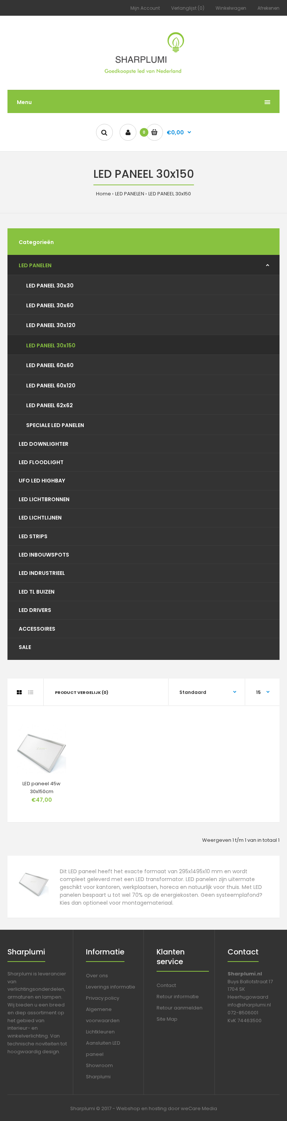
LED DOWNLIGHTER (43, 444)
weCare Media (199, 1108)
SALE (25, 647)
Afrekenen (268, 8)
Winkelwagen (231, 8)
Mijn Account (145, 8)
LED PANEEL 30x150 (169, 193)
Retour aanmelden (180, 1007)
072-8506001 (243, 1012)
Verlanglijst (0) (187, 8)
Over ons (97, 975)
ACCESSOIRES (37, 629)
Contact (166, 985)
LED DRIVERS (35, 610)
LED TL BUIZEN (37, 591)
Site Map (167, 1019)
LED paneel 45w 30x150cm (41, 787)
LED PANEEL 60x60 (50, 365)
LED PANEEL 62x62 (49, 405)
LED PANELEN (129, 193)
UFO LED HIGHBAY (42, 480)
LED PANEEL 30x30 (50, 285)
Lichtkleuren (100, 1031)
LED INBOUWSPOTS (44, 554)
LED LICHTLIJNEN (40, 517)
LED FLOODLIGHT (41, 462)
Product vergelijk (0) (81, 692)
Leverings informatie (110, 986)
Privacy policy (102, 998)
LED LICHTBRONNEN (44, 499)
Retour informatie (178, 996)
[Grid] (19, 692)
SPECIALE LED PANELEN (55, 425)
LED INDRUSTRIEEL (42, 573)
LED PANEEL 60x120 (50, 385)
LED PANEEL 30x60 (50, 305)
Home (103, 193)
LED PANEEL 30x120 (50, 325)
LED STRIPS (33, 536)
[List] (30, 692)
